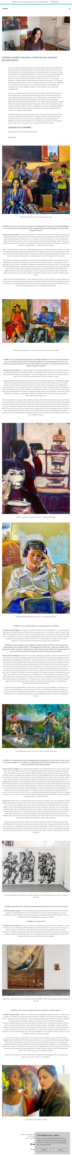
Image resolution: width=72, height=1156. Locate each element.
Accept (60, 1149)
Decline (44, 1149)
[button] (69, 8)
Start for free (54, 2)
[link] (4, 8)
